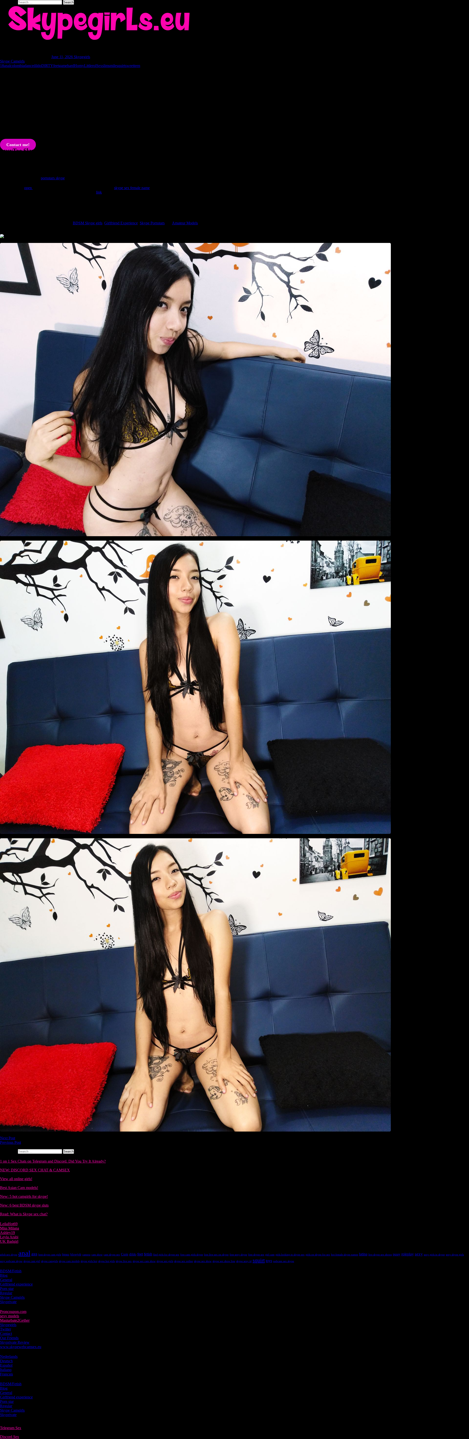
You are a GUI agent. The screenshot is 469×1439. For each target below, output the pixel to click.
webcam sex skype (283, 1261)
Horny (79, 66)
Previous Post (10, 1142)
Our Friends (9, 1338)
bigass (65, 1254)
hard (70, 66)
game (63, 66)
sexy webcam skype (11, 1261)
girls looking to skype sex (290, 1254)
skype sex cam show (144, 1261)
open (28, 188)
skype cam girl (31, 1261)
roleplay (407, 1254)
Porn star (7, 1288)
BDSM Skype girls (87, 223)
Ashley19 (7, 1233)
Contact (6, 1333)
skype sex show (203, 1261)
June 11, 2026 (62, 57)
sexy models (9, 1316)
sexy (419, 1254)
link (99, 192)
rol (94, 66)
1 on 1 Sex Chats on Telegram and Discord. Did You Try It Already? (53, 1161)
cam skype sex (112, 1254)
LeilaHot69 (9, 1224)
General (6, 1280)
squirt (121, 66)
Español (6, 1365)
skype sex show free (224, 1261)
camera (86, 1254)
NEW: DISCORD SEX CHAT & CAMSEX (35, 1170)
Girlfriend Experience (121, 223)
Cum (124, 1254)
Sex (99, 66)
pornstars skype (53, 178)
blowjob (75, 1254)
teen (137, 66)
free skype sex (256, 1254)
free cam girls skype (191, 1254)
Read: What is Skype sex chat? (24, 1214)
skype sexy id (244, 1261)
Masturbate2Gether (15, 1320)
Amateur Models (185, 223)
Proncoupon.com (13, 1311)
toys (269, 1261)
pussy (396, 1254)
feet (56, 66)
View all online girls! (16, 1179)
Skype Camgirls (12, 61)
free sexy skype (238, 1254)
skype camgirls (49, 1261)
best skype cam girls (49, 1254)
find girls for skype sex (166, 1254)
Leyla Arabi (9, 1237)
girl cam (270, 1254)
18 (2, 66)
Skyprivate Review (15, 1342)
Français (6, 1374)
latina (363, 1254)
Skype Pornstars (152, 223)
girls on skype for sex (318, 1254)
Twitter (5, 1329)
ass (34, 1253)
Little (88, 66)
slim (105, 66)
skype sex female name (132, 188)
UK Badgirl (9, 1241)
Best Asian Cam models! (19, 1188)
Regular (6, 1293)
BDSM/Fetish (10, 1271)
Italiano (5, 1370)
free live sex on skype (216, 1254)
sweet (129, 66)
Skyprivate (8, 1302)
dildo (37, 66)
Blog (4, 1275)
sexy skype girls (455, 1254)
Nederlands (9, 1356)
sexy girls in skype (434, 1254)
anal (7, 66)
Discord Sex (9, 1437)
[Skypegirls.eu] (234, 23)
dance (28, 66)
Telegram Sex (10, 1428)
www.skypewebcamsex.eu (20, 1347)
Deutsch (6, 1361)
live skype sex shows (380, 1254)
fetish (148, 1254)
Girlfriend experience (16, 1284)
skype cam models (69, 1261)
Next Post (7, 1138)
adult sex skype (8, 1254)
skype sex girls (165, 1261)
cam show (97, 1254)
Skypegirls (82, 57)
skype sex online (183, 1261)
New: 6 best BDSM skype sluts (24, 1205)
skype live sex (124, 1261)
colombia (17, 66)
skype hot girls (106, 1261)
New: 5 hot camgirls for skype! (24, 1196)
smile (112, 66)
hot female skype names (344, 1254)
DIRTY (47, 66)
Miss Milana (9, 1228)
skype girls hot (89, 1261)
